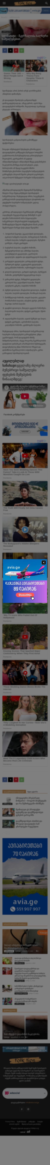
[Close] (44, 562)
